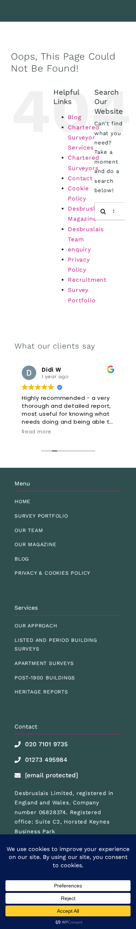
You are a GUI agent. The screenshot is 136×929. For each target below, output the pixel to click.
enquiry (79, 249)
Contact (80, 178)
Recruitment (87, 279)
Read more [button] (36, 432)
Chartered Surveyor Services (83, 137)
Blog (74, 117)
